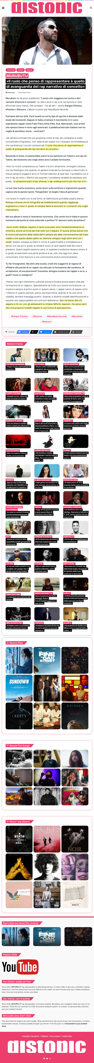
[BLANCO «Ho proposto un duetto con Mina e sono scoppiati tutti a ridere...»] (75, 613)
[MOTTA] (47, 866)
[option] (15, 936)
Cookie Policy (67, 1036)
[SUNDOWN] (19, 688)
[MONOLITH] (19, 660)
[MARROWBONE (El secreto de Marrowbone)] (47, 688)
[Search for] (91, 8)
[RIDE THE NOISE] (19, 759)
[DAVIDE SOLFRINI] (19, 894)
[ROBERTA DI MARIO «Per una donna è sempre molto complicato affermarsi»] (18, 411)
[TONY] (47, 716)
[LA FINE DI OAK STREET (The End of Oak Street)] (47, 660)
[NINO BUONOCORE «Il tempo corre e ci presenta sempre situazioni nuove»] (18, 613)
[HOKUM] (74, 660)
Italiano (20, 70)
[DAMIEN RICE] (74, 894)
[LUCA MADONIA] (19, 866)
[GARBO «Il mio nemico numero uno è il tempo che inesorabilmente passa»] (75, 441)
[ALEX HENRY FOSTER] (19, 796)
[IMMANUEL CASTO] (47, 894)
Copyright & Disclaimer (30, 1036)
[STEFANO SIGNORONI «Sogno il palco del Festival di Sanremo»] (18, 355)
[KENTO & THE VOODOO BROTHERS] (19, 839)
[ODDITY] (19, 716)
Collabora (44, 1036)
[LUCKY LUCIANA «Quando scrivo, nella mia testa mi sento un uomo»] (18, 384)
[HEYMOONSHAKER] (74, 839)
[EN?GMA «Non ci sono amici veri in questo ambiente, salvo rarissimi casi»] (46, 554)
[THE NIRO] (47, 778)
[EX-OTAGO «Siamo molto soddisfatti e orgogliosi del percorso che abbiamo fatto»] (46, 355)
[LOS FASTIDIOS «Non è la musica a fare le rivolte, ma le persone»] (18, 441)
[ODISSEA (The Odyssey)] (74, 716)
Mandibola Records (57, 316)
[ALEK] (74, 759)
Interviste (10, 70)
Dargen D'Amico (20, 316)
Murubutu (77, 316)
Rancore (47, 321)
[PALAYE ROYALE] (74, 866)
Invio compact (55, 1036)
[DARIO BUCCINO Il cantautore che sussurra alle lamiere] (18, 585)
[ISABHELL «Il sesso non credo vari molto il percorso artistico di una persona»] (75, 411)
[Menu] (3, 8)
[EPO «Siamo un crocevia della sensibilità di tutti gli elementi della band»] (18, 527)
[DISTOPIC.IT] (47, 7)
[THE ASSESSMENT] (74, 688)
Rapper (29, 70)
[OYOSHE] (47, 759)
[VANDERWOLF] (74, 796)
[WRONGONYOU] (19, 778)
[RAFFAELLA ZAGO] (74, 778)
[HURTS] (47, 839)
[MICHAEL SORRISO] (47, 796)
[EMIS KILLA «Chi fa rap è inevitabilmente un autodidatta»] (75, 527)
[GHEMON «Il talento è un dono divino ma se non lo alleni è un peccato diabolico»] (46, 613)
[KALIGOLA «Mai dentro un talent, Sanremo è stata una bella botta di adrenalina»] (46, 384)
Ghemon (38, 316)
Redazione (11, 92)
